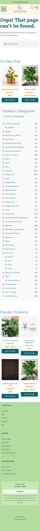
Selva (10, 265)
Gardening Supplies (12, 186)
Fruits (7, 178)
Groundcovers (10, 202)
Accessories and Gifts (12, 124)
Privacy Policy (6, 467)
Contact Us (5, 421)
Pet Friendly (9, 245)
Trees (7, 276)
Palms (7, 241)
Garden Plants (10, 182)
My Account (5, 442)
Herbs (7, 210)
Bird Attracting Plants (13, 143)
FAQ (3, 425)
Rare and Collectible (12, 272)
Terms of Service (7, 470)
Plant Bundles (10, 249)
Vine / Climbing (10, 292)
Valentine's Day (10, 288)
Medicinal (8, 225)
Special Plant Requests (9, 453)
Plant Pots (9, 253)
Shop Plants (5, 411)
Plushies (11, 127)
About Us (4, 418)
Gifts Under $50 (10, 194)
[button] (36, 7)
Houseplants (9, 214)
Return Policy (6, 449)
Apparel (8, 131)
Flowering (8, 171)
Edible (7, 159)
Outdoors (8, 237)
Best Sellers (9, 139)
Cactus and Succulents (13, 151)
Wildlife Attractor (11, 296)
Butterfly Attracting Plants (15, 147)
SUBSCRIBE (19, 491)
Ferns (7, 167)
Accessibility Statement (9, 474)
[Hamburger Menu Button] (3, 9)
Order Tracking (6, 439)
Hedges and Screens (12, 206)
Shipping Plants (6, 446)
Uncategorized (10, 284)
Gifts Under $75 (10, 198)
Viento (10, 269)
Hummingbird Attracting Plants (16, 218)
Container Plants (11, 155)
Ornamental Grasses (12, 233)
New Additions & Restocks (14, 229)
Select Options (10, 100)
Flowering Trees (13, 280)
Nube (10, 261)
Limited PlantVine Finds (13, 222)
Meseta (10, 257)
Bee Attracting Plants (13, 135)
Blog (3, 414)
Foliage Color (10, 174)
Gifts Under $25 (10, 190)
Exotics (7, 163)
